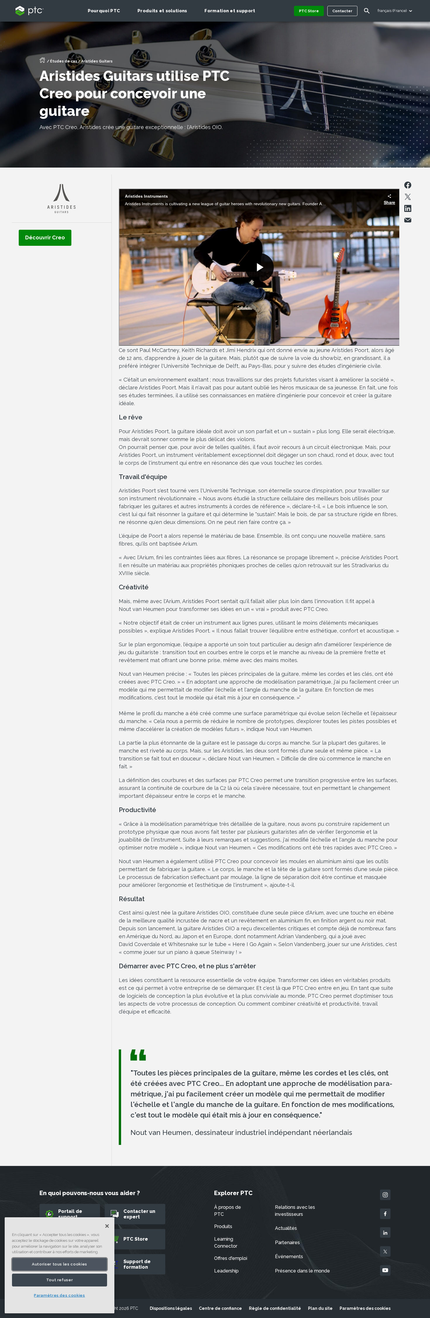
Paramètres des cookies (365, 1308)
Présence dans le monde (302, 1271)
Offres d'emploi (230, 1258)
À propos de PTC (227, 1210)
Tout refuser (59, 1280)
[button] (45, 237)
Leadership (226, 1271)
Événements (289, 1256)
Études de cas (63, 61)
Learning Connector (225, 1242)
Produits (223, 1226)
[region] (59, 1265)
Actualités (286, 1228)
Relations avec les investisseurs (295, 1210)
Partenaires (287, 1242)
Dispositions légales (171, 1308)
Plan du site (320, 1308)
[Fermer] (107, 1226)
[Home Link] (42, 62)
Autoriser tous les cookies (59, 1264)
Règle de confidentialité (275, 1308)
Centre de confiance (220, 1308)
